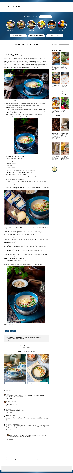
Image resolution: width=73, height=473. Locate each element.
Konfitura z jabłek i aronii (64, 111)
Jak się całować (9, 409)
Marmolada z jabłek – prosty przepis (55, 111)
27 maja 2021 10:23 (11, 415)
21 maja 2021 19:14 (17, 409)
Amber (7, 394)
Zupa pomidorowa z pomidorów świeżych (55, 68)
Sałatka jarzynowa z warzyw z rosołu (35, 347)
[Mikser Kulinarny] (54, 171)
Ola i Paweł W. (12, 434)
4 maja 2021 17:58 (13, 394)
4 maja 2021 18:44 (14, 401)
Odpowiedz (9, 398)
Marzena (8, 401)
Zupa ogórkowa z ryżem (55, 86)
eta (7, 415)
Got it (64, 468)
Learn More (57, 468)
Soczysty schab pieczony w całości (18, 347)
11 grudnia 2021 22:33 (16, 424)
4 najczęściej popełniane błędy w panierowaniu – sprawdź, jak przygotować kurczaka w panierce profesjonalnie (64, 90)
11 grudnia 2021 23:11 (21, 434)
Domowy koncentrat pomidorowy (64, 67)
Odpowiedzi (10, 431)
